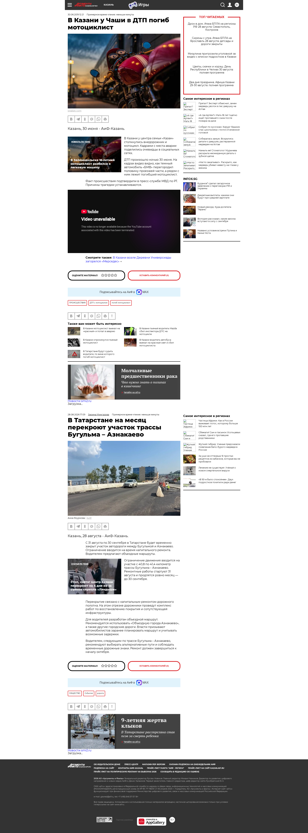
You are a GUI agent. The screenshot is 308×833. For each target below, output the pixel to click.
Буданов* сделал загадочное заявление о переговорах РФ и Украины (214, 186)
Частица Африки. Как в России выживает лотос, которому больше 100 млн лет (218, 423)
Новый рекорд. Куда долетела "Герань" (214, 208)
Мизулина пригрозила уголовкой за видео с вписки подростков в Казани (211, 55)
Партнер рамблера (124, 820)
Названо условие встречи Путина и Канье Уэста (217, 231)
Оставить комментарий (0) (154, 275)
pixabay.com (74, 110)
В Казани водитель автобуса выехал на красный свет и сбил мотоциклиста (156, 342)
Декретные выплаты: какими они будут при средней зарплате (215, 196)
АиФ (89, 518)
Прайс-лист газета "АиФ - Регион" (165, 768)
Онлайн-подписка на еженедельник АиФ (192, 764)
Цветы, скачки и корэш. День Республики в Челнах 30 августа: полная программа (211, 69)
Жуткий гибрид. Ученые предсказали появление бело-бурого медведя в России (219, 447)
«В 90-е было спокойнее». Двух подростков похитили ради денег (217, 481)
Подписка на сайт (104, 768)
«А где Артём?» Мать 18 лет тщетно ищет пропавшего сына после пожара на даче (218, 118)
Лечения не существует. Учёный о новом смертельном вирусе (217, 469)
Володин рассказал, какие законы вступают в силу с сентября (216, 220)
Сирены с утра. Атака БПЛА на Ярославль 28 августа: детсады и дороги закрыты (211, 41)
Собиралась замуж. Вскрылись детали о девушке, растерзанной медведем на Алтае (217, 141)
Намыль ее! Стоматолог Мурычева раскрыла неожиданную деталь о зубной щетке (218, 153)
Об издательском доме (107, 764)
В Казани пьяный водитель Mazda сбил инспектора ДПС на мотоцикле (158, 331)
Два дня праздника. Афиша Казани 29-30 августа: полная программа (212, 84)
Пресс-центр (131, 764)
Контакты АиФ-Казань (130, 768)
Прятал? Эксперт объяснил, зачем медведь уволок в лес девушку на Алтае (218, 106)
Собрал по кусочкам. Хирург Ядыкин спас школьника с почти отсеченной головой (219, 130)
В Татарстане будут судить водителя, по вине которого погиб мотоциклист (98, 354)
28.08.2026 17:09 (76, 414)
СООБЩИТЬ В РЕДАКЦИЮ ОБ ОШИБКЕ (179, 772)
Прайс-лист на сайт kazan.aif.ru (206, 768)
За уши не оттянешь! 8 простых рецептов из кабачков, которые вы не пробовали (219, 459)
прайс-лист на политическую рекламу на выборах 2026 (125, 772)
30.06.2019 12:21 (76, 14)
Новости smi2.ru (79, 401)
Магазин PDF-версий (153, 764)
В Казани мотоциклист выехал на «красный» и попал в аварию (101, 330)
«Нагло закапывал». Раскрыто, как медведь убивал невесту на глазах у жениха (218, 165)
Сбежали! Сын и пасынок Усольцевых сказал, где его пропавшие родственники (219, 435)
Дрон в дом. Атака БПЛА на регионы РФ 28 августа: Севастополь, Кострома (212, 26)
